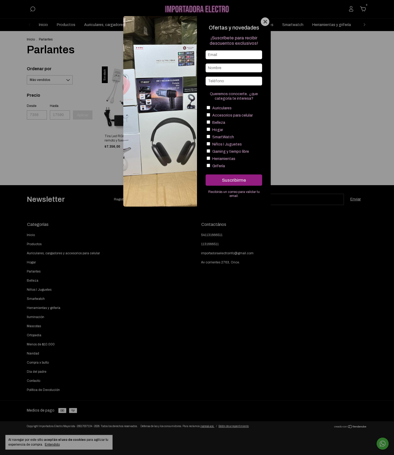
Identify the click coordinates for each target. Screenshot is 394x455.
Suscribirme (234, 180)
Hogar (217, 130)
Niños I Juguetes (227, 144)
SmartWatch (223, 137)
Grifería (218, 166)
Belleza (218, 123)
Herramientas (223, 159)
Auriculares (222, 108)
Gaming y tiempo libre (230, 152)
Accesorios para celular (232, 115)
